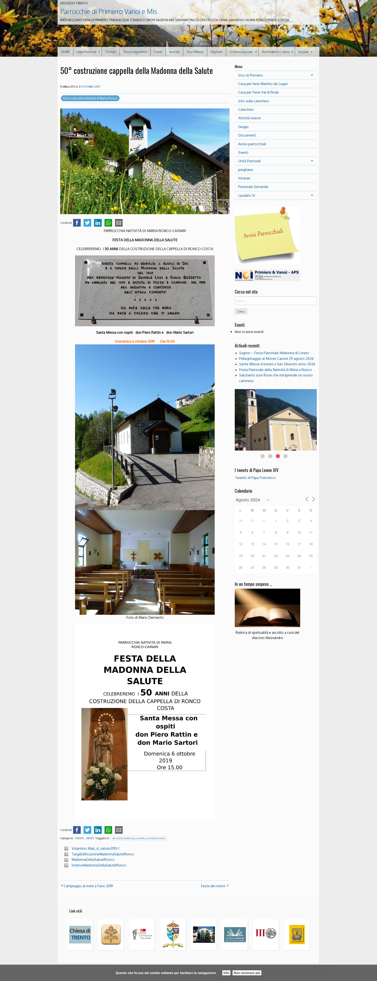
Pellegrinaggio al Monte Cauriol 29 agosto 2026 (276, 358)
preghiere (245, 169)
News (90, 838)
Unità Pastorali (86, 52)
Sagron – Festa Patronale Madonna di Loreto (274, 353)
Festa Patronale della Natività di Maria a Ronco (275, 369)
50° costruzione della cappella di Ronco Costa (138, 838)
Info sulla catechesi (253, 101)
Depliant (216, 52)
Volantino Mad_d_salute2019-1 (95, 848)
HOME (65, 52)
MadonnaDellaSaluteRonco (93, 859)
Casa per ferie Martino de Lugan (263, 84)
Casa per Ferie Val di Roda (258, 92)
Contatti (110, 52)
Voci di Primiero (250, 75)
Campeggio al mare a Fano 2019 (88, 886)
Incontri (303, 52)
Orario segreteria (135, 52)
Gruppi (243, 127)
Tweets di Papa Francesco (255, 477)
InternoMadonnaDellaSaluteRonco (99, 865)
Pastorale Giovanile (253, 187)
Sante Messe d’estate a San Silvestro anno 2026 (277, 364)
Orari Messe (195, 52)
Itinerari (174, 52)
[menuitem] (65, 52)
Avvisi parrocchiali (252, 144)
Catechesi (246, 109)
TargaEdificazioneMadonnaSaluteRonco (103, 854)
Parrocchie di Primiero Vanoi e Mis (108, 11)
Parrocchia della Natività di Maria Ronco (90, 98)
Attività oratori (249, 118)
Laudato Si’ (247, 195)
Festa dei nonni (213, 886)
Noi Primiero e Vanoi (276, 52)
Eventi (158, 52)
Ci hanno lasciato (241, 52)
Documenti (247, 135)
